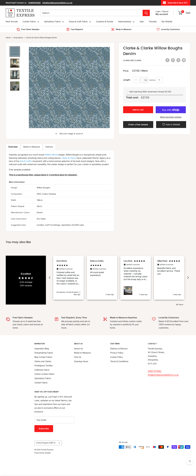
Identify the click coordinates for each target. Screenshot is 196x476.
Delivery (49, 147)
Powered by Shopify (42, 453)
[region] (119, 278)
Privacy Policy (116, 352)
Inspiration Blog (41, 348)
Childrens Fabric (42, 370)
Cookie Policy (116, 357)
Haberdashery (124, 21)
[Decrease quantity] (136, 80)
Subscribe (44, 428)
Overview (13, 147)
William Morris (51, 154)
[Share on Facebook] (167, 60)
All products (18, 37)
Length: (127, 80)
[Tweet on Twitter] (178, 60)
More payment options (170, 117)
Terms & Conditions (119, 361)
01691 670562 (154, 371)
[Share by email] (184, 60)
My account (162, 14)
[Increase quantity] (159, 80)
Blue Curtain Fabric (43, 357)
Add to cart (138, 110)
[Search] (146, 13)
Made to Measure (31, 147)
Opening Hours (81, 361)
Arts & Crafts (26, 161)
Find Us (77, 357)
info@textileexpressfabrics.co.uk (57, 3)
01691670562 (34, 3)
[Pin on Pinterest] (173, 60)
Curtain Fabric (29, 21)
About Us (78, 348)
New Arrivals (12, 21)
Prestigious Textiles (43, 365)
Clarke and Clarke (132, 60)
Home (8, 37)
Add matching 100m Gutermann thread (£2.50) (150, 91)
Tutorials (153, 21)
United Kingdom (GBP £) (45, 443)
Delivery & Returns (118, 348)
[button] (49, 277)
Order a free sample (138, 124)
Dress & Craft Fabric (78, 21)
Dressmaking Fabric (43, 352)
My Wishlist (167, 21)
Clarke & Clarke (69, 158)
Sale (142, 21)
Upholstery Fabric (52, 21)
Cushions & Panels (104, 21)
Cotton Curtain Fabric (44, 374)
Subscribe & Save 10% (178, 3)
